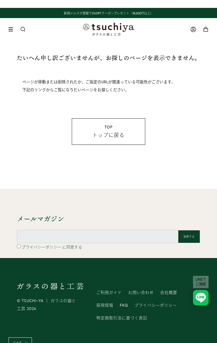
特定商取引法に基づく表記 (121, 317)
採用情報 (104, 305)
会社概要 (168, 292)
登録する (189, 236)
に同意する (52, 247)
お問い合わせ (141, 292)
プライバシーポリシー (42, 247)
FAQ (124, 305)
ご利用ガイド (109, 292)
